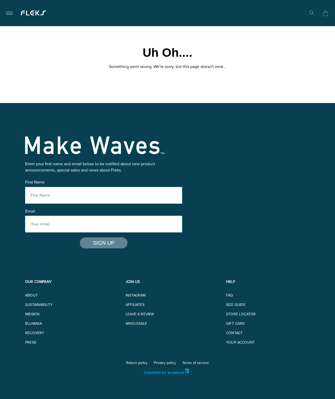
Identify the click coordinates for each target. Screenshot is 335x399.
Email (30, 211)
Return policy (137, 363)
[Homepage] (33, 13)
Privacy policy (165, 363)
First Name (35, 182)
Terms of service (195, 363)
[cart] (325, 13)
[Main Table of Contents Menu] (9, 13)
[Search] (312, 13)
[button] (31, 295)
